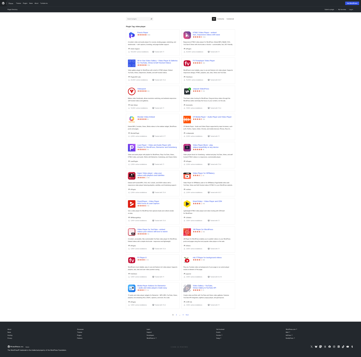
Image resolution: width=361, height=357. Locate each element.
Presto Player (142, 32)
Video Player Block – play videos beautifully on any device (205, 146)
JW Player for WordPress (203, 229)
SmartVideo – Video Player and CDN (207, 201)
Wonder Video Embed (146, 117)
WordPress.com (291, 329)
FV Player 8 (141, 258)
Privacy (10, 338)
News (9, 332)
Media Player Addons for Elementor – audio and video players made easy (152, 287)
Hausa (27, 347)
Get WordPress (352, 3)
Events (218, 332)
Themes (79, 332)
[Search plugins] (151, 19)
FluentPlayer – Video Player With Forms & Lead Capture (148, 202)
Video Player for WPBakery (204, 173)
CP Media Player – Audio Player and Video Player (212, 117)
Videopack (141, 89)
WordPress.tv (152, 338)
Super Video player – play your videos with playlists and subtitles (150, 174)
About (9, 329)
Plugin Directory (12, 9)
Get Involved (220, 329)
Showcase (80, 329)
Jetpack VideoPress (201, 89)
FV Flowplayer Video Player (204, 61)
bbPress (289, 335)
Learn (148, 329)
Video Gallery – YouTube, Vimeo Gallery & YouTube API (204, 287)
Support (149, 332)
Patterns (79, 338)
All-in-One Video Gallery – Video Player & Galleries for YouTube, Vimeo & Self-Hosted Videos (157, 62)
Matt (288, 332)
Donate (219, 335)
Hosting (10, 335)
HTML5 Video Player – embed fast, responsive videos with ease (206, 34)
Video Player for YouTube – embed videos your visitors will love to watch (152, 230)
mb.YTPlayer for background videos (207, 258)
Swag (218, 338)
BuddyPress (290, 338)
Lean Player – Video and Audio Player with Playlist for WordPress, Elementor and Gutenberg (157, 146)
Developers (150, 335)
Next (187, 315)
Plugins (79, 335)
